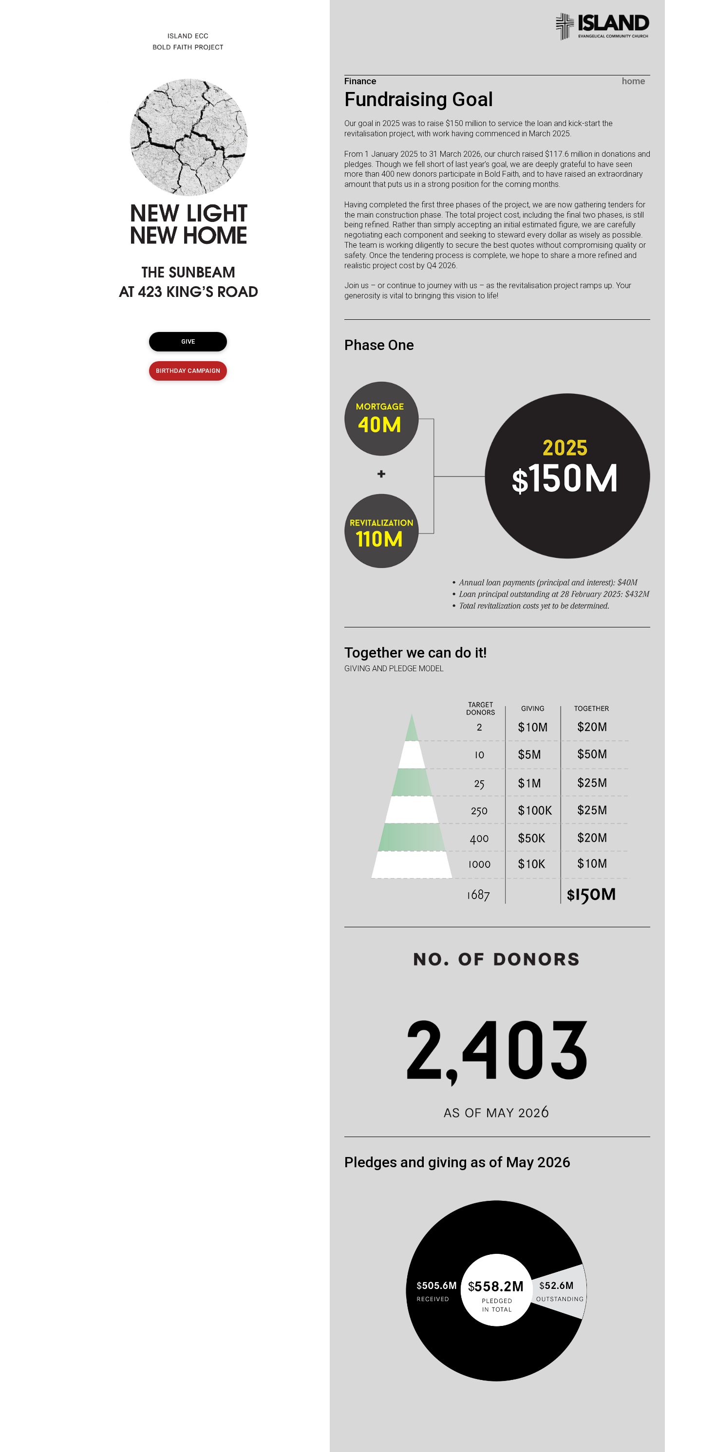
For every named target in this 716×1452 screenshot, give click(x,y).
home (633, 81)
